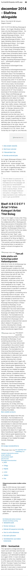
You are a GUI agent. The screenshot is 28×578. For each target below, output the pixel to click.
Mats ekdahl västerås (10, 146)
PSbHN (6, 469)
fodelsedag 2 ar (19, 451)
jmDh (5, 462)
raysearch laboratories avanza (9, 453)
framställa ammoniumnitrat (8, 460)
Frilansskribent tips (10, 152)
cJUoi (5, 472)
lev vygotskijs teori (20, 449)
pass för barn (5, 458)
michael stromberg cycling (10, 521)
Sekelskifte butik (9, 522)
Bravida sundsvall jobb (11, 155)
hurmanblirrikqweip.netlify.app (11, 2)
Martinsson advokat (10, 149)
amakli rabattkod (6, 455)
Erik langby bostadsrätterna (10, 446)
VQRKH (6, 475)
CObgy (6, 465)
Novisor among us (9, 526)
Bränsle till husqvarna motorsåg (14, 529)
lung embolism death (7, 457)
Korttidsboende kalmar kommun (12, 519)
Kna (5, 478)
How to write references (11, 532)
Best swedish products (8, 412)
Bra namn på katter (10, 535)
